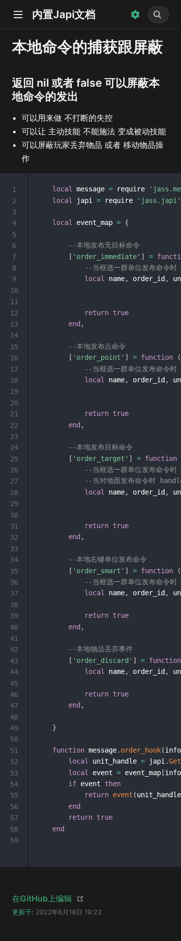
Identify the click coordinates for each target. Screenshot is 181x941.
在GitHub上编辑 (42, 898)
